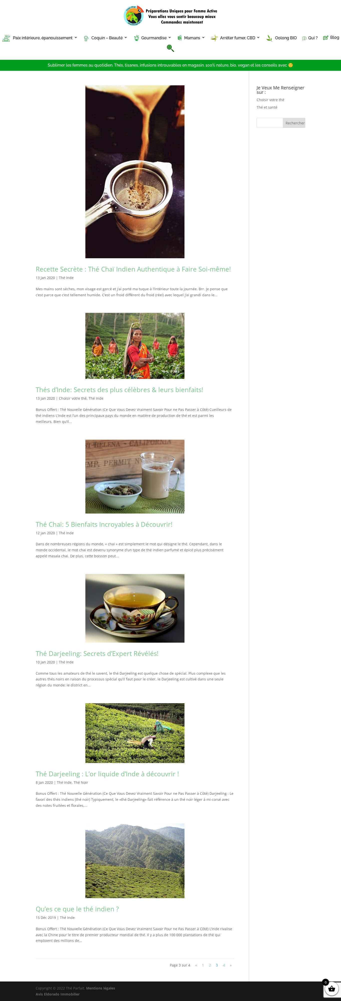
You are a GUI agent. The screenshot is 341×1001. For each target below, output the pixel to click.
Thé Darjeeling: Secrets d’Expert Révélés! (97, 653)
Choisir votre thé (73, 398)
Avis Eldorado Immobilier (58, 994)
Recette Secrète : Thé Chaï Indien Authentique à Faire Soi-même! (133, 269)
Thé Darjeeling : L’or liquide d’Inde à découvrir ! (107, 773)
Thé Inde (66, 277)
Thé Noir (81, 782)
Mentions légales (100, 988)
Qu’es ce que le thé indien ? (77, 908)
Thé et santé (267, 107)
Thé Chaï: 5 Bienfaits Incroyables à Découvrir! (104, 524)
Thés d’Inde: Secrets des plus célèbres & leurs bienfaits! (119, 389)
